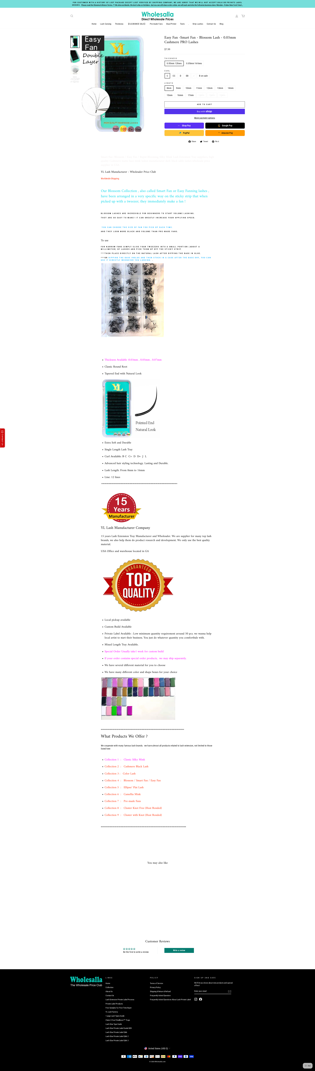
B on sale (203, 75)
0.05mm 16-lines (194, 63)
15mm (170, 95)
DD (187, 75)
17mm (191, 95)
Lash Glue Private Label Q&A (116, 1032)
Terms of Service (156, 983)
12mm (210, 88)
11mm (199, 88)
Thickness (119, 24)
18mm (201, 95)
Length (168, 83)
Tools (182, 24)
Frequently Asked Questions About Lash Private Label (170, 999)
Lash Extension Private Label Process (120, 999)
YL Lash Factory (112, 1012)
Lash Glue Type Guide (114, 1024)
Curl (167, 71)
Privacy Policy (155, 987)
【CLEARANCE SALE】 (136, 24)
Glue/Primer (171, 24)
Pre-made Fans (156, 24)
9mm (178, 88)
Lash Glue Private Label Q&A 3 (117, 1040)
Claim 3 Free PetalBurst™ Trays (118, 1020)
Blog (221, 24)
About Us (109, 991)
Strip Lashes (198, 24)
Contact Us (211, 24)
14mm (231, 88)
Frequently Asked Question (160, 995)
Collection (109, 987)
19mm (212, 95)
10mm (188, 88)
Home (94, 24)
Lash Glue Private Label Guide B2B (119, 1028)
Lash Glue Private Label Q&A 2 (117, 1036)
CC (174, 75)
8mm (169, 88)
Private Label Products (114, 1004)
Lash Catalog (105, 24)
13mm (220, 88)
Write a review (179, 950)
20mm (222, 95)
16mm (180, 95)
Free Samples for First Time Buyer (119, 1008)
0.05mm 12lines (174, 63)
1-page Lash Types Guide (115, 1016)
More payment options (204, 118)
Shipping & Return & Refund (160, 991)
